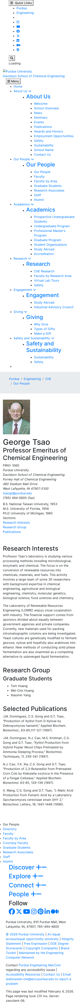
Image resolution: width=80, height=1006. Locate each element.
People (20, 894)
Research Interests (16, 522)
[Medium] (18, 45)
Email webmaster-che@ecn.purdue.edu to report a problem (38, 979)
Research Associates (49, 190)
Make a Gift (42, 333)
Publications (43, 127)
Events (39, 122)
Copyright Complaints (41, 948)
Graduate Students (48, 186)
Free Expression (35, 943)
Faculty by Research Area (52, 276)
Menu (14, 81)
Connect (22, 885)
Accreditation (44, 254)
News (38, 113)
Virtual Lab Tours (46, 280)
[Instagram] (18, 22)
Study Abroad (44, 249)
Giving (19, 312)
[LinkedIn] (18, 40)
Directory (10, 829)
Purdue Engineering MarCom (40, 965)
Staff (37, 195)
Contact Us (42, 154)
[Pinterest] (40, 913)
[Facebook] (18, 31)
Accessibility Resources (23, 974)
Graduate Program (47, 240)
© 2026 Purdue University (25, 934)
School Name (44, 150)
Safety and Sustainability (32, 338)
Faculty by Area (45, 181)
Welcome (40, 103)
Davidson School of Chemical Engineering (34, 76)
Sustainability (44, 145)
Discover (22, 867)
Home (18, 86)
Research (21, 258)
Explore (20, 876)
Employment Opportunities (54, 136)
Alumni (39, 200)
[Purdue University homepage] (17, 71)
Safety (38, 141)
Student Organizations (50, 244)
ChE (48, 379)
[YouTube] (18, 27)
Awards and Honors (48, 131)
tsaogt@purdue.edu (17, 493)
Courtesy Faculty (15, 843)
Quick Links (22, 3)
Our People (22, 159)
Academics (22, 204)
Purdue (22, 8)
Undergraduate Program (52, 226)
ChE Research (44, 271)
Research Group (14, 527)
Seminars (40, 117)
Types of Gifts (44, 329)
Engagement (23, 290)
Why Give (41, 324)
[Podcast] (18, 50)
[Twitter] (18, 36)
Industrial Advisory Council (53, 307)
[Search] (12, 58)
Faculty (39, 176)
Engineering (25, 13)
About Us (21, 91)
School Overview (46, 108)
